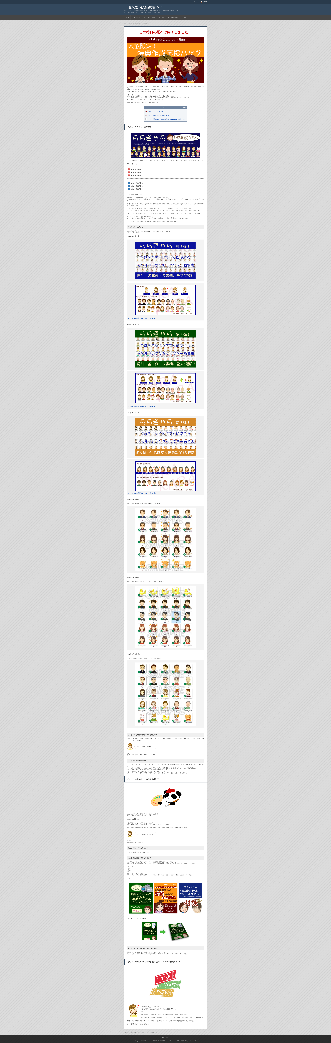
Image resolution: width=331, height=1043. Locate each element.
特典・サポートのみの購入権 (149, 1032)
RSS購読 (205, 1)
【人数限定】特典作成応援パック (143, 7)
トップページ (127, 23)
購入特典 (161, 17)
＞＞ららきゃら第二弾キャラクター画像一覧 (142, 406)
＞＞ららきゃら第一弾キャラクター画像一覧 (142, 318)
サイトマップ (197, 1)
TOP (127, 17)
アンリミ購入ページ (150, 17)
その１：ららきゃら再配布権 (156, 111)
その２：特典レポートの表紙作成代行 (159, 115)
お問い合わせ (136, 17)
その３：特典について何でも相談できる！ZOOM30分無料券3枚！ (167, 119)
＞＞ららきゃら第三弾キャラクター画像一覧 (142, 493)
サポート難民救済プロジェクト (177, 17)
